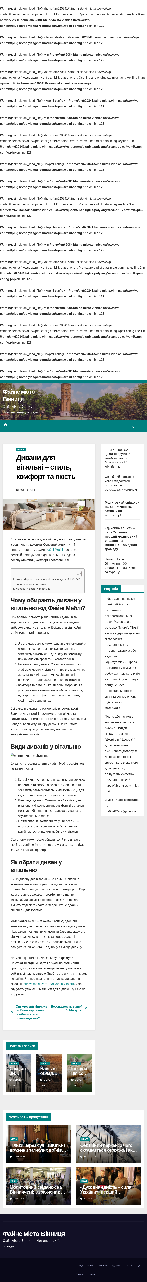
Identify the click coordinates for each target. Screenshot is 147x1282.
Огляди (80, 1274)
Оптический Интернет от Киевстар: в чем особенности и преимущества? (32, 1012)
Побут (79, 1265)
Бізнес (90, 1265)
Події (13, 1181)
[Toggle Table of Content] (76, 574)
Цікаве (20, 449)
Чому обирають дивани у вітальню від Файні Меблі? (48, 579)
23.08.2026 (90, 1157)
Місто (14, 1139)
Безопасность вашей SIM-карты (66, 1008)
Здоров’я (117, 1265)
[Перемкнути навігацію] (140, 426)
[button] (132, 426)
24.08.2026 (19, 1157)
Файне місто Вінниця (34, 1233)
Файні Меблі (54, 549)
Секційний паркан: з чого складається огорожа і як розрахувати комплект (106, 1150)
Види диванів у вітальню (31, 584)
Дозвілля (103, 1265)
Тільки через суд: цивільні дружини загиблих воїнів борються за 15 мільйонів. (117, 458)
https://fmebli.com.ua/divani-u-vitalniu (49, 983)
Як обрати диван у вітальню (33, 588)
